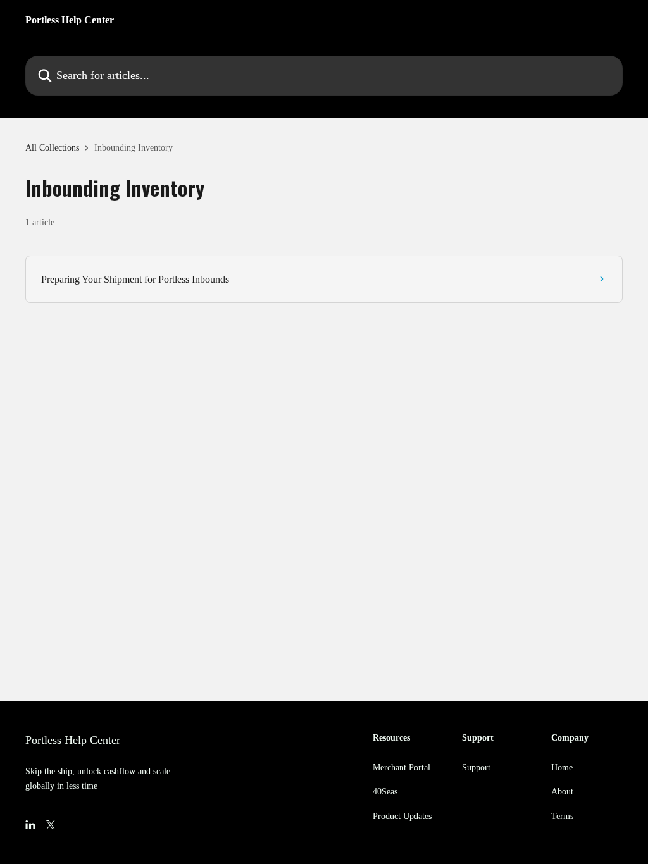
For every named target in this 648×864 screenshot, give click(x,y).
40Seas (385, 791)
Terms (562, 816)
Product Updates (402, 816)
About (562, 791)
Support (476, 767)
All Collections (52, 147)
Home (562, 767)
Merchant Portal (401, 767)
